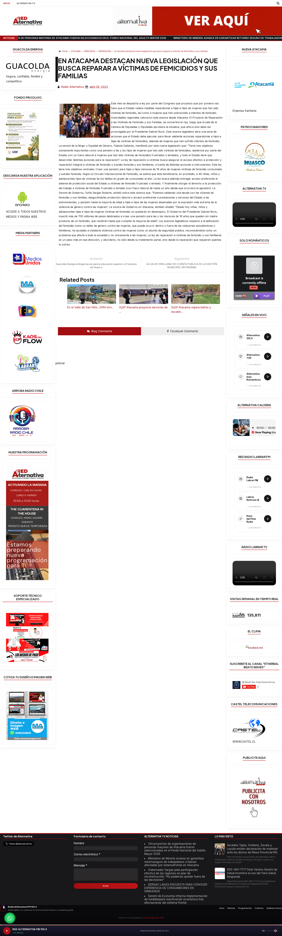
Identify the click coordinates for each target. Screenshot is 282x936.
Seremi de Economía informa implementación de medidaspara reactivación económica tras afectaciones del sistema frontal (175, 899)
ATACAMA (76, 51)
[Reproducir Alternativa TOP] (267, 356)
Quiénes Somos (274, 908)
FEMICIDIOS (90, 51)
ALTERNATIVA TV (26, 3)
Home (65, 51)
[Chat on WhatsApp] (10, 918)
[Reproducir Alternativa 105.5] (267, 336)
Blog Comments (101, 331)
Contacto (259, 908)
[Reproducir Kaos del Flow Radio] (267, 518)
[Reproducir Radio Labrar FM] (267, 478)
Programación (245, 908)
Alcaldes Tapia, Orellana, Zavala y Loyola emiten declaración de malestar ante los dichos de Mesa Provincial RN (252, 849)
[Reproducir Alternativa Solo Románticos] (267, 376)
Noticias (231, 908)
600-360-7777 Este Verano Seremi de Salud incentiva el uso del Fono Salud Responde (252, 873)
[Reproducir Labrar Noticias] (267, 498)
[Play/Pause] (6, 930)
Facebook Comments (184, 331)
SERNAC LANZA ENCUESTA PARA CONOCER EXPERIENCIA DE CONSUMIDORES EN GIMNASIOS (175, 888)
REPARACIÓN (105, 51)
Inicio (221, 908)
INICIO (6, 3)
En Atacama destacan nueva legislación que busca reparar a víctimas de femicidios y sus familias (161, 51)
